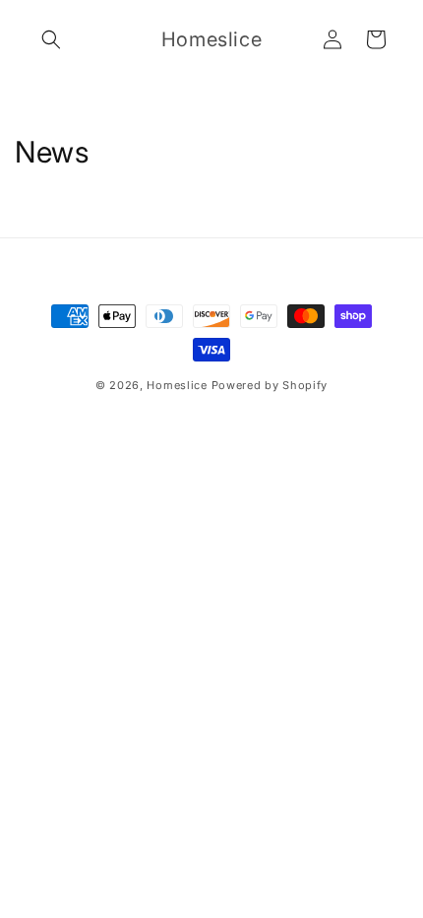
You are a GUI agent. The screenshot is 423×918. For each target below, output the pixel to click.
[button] (51, 39)
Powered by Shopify (270, 385)
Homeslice (177, 385)
